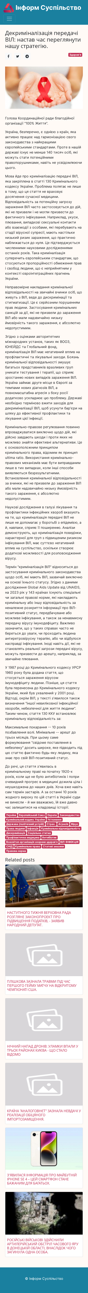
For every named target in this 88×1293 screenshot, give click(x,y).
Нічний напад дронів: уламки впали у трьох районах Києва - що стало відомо (42, 1050)
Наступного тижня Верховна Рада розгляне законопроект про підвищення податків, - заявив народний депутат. (39, 918)
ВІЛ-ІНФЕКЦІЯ (69, 842)
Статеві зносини (53, 846)
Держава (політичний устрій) (25, 824)
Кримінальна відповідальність (60, 828)
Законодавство (69, 815)
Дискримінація (15, 833)
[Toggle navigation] (9, 18)
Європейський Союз (32, 815)
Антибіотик (49, 837)
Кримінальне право (27, 846)
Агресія (63, 824)
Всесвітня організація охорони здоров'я (32, 842)
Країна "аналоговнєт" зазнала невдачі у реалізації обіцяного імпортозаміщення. (44, 1115)
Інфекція (32, 828)
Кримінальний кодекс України (25, 819)
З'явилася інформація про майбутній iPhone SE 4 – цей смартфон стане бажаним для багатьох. (42, 1179)
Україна (11, 815)
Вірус (74, 824)
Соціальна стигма (39, 833)
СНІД (9, 846)
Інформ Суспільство (47, 7)
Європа (52, 815)
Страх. (51, 824)
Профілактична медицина (23, 837)
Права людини (15, 828)
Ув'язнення (54, 819)
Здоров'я (75, 54)
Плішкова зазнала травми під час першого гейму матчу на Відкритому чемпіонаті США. (41, 985)
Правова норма (16, 850)
